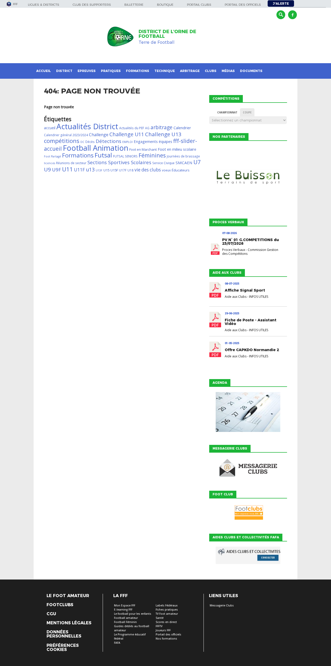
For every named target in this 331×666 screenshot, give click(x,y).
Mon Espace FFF (124, 605)
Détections (108, 141)
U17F (122, 170)
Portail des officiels (243, 4)
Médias (228, 71)
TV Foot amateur (167, 614)
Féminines (152, 155)
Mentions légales (69, 623)
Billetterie (134, 4)
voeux (166, 170)
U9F (56, 169)
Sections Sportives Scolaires (119, 162)
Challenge (98, 134)
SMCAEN (184, 162)
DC (82, 142)
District (64, 71)
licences (49, 163)
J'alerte (281, 3)
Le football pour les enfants (132, 614)
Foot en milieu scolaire (177, 149)
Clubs (210, 71)
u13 (90, 169)
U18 (130, 170)
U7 (197, 162)
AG (147, 128)
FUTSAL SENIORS (125, 156)
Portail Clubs (199, 4)
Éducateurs (181, 170)
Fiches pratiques (167, 609)
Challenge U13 (163, 134)
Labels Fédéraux (167, 605)
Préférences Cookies (63, 647)
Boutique (165, 4)
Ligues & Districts (43, 4)
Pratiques (111, 71)
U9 (47, 169)
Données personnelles (64, 634)
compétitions (61, 141)
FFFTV (159, 626)
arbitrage (161, 127)
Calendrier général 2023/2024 (66, 135)
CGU (51, 614)
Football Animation (95, 148)
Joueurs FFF (163, 630)
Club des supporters (92, 4)
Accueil (43, 71)
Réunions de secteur (71, 163)
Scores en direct (166, 622)
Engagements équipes (153, 141)
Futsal (103, 155)
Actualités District (87, 126)
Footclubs (60, 605)
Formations (137, 71)
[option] (248, 178)
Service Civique (163, 163)
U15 (106, 170)
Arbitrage (190, 71)
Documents (251, 71)
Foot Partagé (52, 156)
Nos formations (166, 638)
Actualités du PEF (131, 128)
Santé (159, 618)
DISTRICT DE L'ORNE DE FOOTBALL (167, 34)
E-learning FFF (123, 609)
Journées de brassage (183, 156)
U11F (79, 170)
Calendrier (182, 127)
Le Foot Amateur (68, 596)
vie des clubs (147, 170)
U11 (67, 169)
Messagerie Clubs (222, 605)
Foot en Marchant (143, 149)
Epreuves (87, 71)
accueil (49, 127)
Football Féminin (125, 622)
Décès (90, 142)
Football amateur (126, 618)
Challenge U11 (126, 134)
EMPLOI (127, 142)
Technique (164, 71)
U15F (114, 170)
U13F (99, 170)
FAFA (117, 643)
